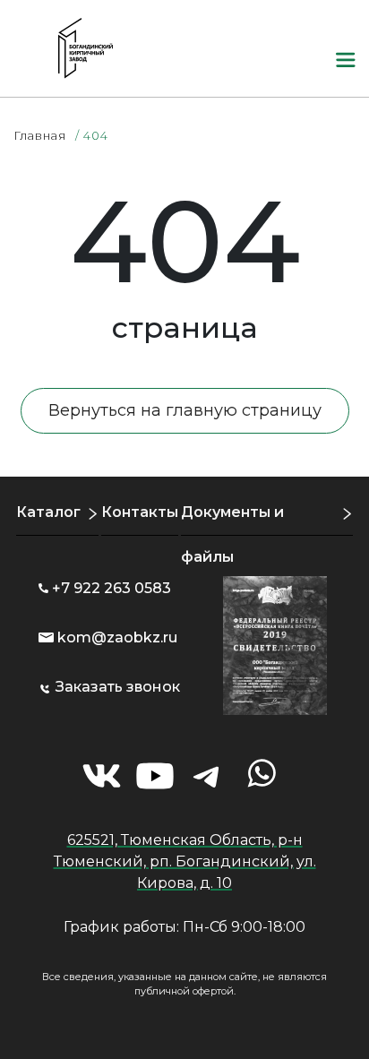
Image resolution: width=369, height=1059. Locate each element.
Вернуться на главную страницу (185, 410)
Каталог (48, 512)
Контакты (139, 512)
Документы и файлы (232, 534)
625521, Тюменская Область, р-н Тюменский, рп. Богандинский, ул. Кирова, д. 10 (185, 861)
